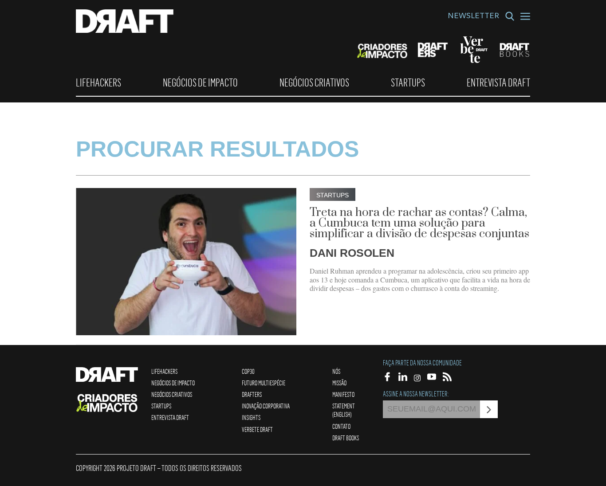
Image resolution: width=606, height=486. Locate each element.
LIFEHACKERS (98, 82)
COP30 (248, 371)
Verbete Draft (257, 429)
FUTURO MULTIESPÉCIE (263, 383)
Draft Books (345, 438)
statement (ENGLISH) (343, 410)
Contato (341, 426)
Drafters (252, 394)
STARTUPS (408, 82)
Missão (339, 383)
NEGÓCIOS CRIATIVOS (314, 82)
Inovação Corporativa (266, 406)
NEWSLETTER (473, 16)
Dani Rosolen (352, 253)
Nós (336, 371)
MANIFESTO (343, 394)
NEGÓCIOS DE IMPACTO (200, 82)
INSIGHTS (251, 417)
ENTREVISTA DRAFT (498, 82)
